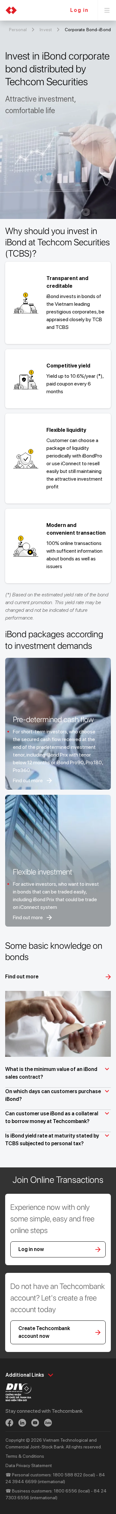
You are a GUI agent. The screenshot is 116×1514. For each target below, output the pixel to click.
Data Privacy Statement (28, 1465)
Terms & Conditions (24, 1456)
